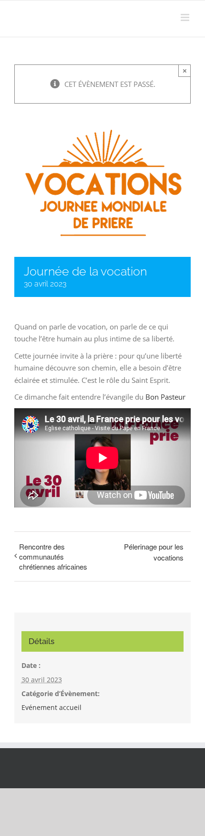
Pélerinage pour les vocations (154, 551)
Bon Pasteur (165, 397)
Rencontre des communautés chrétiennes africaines (53, 556)
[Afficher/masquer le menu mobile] (186, 17)
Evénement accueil (51, 707)
